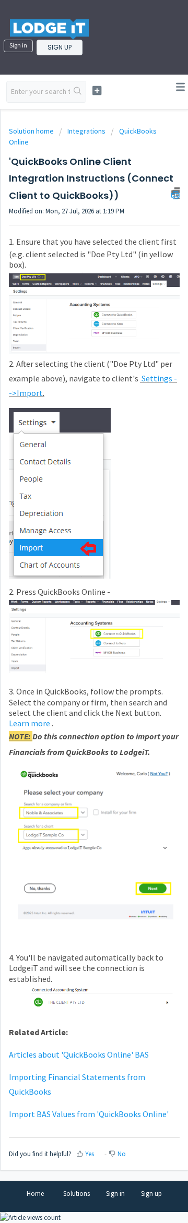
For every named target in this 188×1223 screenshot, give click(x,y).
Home (35, 1193)
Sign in (18, 45)
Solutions (76, 1193)
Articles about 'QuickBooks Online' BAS (79, 1054)
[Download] (74, 617)
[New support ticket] (96, 90)
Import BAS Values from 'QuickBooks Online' (89, 1114)
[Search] (78, 91)
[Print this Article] (175, 193)
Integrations (86, 131)
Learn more (29, 723)
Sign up (60, 47)
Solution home (32, 131)
